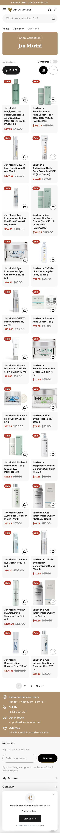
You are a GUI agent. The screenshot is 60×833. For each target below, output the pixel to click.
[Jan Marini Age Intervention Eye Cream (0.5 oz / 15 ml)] (15, 251)
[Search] (53, 18)
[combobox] (30, 18)
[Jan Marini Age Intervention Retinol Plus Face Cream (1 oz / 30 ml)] (15, 198)
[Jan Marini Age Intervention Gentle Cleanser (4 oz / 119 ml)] (44, 643)
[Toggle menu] (4, 10)
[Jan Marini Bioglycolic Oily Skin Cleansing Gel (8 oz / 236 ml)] (44, 445)
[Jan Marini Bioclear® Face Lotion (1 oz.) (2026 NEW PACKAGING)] (15, 445)
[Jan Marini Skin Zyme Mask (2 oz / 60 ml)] (44, 398)
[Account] (49, 10)
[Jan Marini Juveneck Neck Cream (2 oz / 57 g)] (15, 398)
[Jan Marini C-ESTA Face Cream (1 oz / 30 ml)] (15, 301)
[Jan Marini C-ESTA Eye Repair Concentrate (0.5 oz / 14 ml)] (44, 542)
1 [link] (18, 686)
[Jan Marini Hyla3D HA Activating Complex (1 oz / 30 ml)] (15, 593)
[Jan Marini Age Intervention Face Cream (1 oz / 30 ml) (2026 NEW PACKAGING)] (44, 198)
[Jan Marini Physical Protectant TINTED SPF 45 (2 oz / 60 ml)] (15, 348)
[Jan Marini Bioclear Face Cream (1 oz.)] (44, 301)
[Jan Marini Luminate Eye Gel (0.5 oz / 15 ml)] (15, 542)
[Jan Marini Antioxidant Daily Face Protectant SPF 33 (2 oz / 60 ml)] (44, 148)
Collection (18, 28)
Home (5, 28)
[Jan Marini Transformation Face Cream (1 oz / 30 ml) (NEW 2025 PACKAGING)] (44, 91)
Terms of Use (44, 767)
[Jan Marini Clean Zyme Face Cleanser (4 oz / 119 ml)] (15, 496)
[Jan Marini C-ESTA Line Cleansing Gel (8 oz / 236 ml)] (44, 251)
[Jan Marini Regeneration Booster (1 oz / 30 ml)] (15, 643)
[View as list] (53, 70)
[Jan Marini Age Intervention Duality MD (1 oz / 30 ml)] (44, 496)
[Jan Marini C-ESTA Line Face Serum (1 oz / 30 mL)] (15, 148)
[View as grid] (43, 70)
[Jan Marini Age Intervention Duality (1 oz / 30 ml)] (44, 593)
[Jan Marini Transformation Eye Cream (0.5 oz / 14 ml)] (44, 348)
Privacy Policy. (10, 770)
